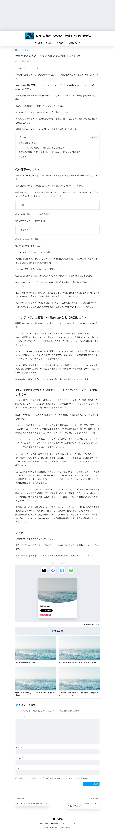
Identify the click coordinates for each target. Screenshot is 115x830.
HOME (59, 819)
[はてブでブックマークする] (62, 570)
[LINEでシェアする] (71, 570)
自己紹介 (49, 43)
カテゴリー (61, 43)
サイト (18, 768)
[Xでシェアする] (44, 570)
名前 (18, 747)
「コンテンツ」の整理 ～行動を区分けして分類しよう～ (44, 148)
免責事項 (54, 823)
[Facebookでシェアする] (53, 570)
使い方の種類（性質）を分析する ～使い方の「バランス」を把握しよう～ (51, 152)
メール (19, 758)
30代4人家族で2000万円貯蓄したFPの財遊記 (63, 35)
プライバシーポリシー (68, 823)
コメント (20, 717)
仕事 (98, 624)
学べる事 (38, 43)
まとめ (23, 157)
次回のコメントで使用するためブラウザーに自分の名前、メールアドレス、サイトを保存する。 (54, 778)
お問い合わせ (74, 43)
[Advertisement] (57, 15)
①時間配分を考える (29, 143)
